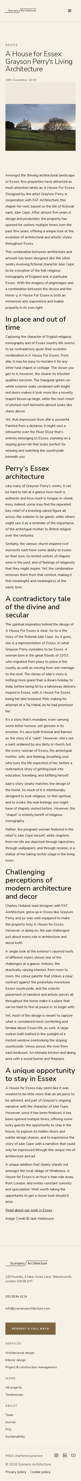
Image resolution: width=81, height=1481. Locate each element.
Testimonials (14, 1395)
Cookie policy (40, 1472)
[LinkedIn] (65, 1456)
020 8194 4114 (16, 1296)
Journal (10, 1422)
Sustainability (15, 1436)
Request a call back (30, 1328)
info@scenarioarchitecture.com (27, 1308)
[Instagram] (56, 1456)
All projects (13, 1387)
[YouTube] (73, 1456)
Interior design (15, 1360)
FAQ (8, 1429)
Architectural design (19, 1353)
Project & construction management (31, 1367)
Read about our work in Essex (28, 1210)
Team (9, 1415)
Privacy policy (15, 1472)
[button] (69, 11)
